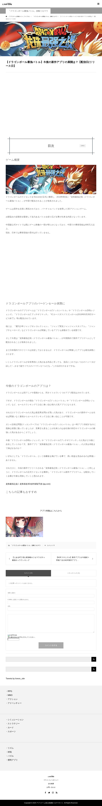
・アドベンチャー (14, 703)
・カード (10, 727)
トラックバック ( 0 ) (73, 573)
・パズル (10, 756)
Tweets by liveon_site (15, 678)
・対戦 (9, 752)
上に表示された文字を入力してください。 (22, 637)
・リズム (10, 748)
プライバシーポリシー (51, 780)
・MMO (9, 695)
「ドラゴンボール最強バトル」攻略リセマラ (28, 11)
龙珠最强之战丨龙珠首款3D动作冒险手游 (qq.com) (28, 484)
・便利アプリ (12, 760)
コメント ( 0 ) (28, 573)
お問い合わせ (51, 787)
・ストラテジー (13, 724)
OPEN (82, 145)
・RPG (9, 691)
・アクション (12, 699)
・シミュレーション (15, 720)
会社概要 (51, 784)
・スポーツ (11, 731)
